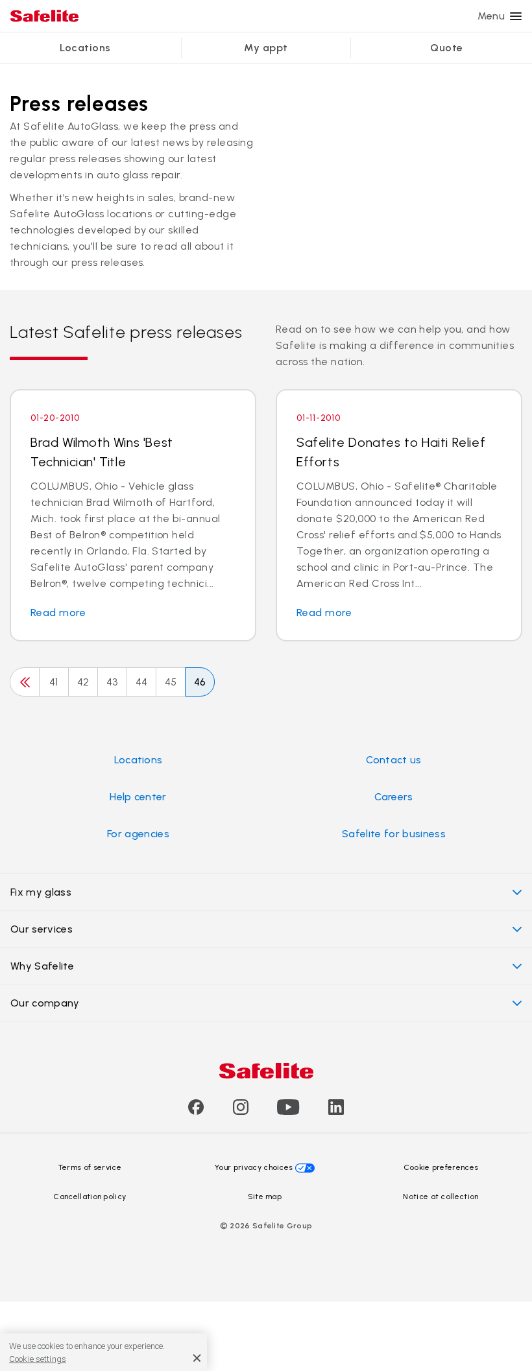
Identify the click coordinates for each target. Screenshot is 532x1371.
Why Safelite (42, 966)
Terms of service (89, 1167)
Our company (45, 1003)
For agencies (138, 834)
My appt (265, 48)
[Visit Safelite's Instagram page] (240, 1111)
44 (142, 682)
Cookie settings (37, 1359)
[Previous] (25, 682)
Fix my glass (40, 892)
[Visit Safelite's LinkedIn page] (336, 1111)
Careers (393, 797)
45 (171, 682)
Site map (265, 1196)
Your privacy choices (254, 1167)
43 (112, 682)
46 (200, 682)
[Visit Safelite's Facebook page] (196, 1111)
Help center (138, 797)
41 (53, 682)
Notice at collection (440, 1196)
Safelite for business (394, 834)
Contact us (393, 760)
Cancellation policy (89, 1196)
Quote (446, 48)
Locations (85, 48)
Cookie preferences (441, 1167)
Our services (41, 929)
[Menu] (516, 16)
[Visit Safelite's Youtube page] (288, 1111)
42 (83, 682)
